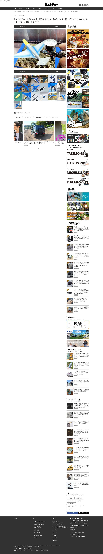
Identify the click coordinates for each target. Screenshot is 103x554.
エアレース (18, 117)
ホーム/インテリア (38, 532)
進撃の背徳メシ (56, 521)
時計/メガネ (36, 530)
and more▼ (60, 8)
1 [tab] (36, 148)
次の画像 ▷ (57, 26)
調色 (47, 117)
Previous (15, 130)
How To (39, 8)
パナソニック (79, 498)
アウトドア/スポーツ (38, 527)
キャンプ (70, 498)
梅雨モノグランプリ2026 (58, 524)
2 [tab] (38, 148)
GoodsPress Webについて (77, 518)
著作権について (74, 527)
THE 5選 (54, 529)
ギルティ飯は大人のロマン (58, 523)
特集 (53, 8)
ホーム (15, 11)
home (15, 8)
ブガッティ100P (28, 117)
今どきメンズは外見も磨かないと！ (60, 527)
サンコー (70, 508)
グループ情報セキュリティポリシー (79, 523)
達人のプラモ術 (55, 117)
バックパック (71, 503)
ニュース (20, 8)
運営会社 (72, 530)
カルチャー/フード (38, 535)
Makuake (79, 500)
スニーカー (70, 500)
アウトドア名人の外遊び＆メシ (59, 526)
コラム (33, 8)
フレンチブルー (38, 117)
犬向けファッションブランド (40, 521)
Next (62, 130)
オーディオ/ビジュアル (39, 524)
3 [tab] (41, 148)
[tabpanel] (39, 133)
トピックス (47, 8)
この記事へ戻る (22, 26)
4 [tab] (43, 148)
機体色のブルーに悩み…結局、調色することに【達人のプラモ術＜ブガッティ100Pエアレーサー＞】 (43, 11)
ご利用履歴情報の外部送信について (79, 525)
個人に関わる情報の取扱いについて (79, 520)
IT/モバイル (36, 523)
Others (35, 537)
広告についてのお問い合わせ (77, 536)
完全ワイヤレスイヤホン (73, 506)
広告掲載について (74, 534)
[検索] (87, 8)
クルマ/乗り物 (37, 526)
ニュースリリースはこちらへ (77, 532)
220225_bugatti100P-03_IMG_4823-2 (72, 11)
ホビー (35, 534)
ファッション (37, 529)
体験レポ (27, 8)
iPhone (84, 506)
